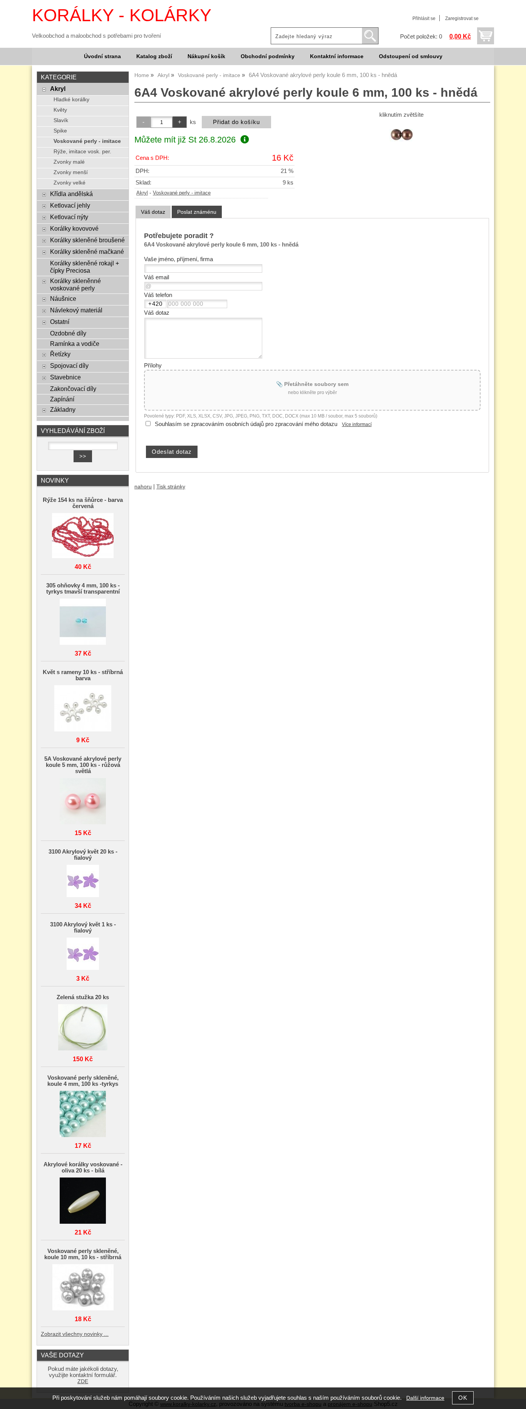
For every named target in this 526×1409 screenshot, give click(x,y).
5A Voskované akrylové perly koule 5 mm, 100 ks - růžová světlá (82, 765)
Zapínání (62, 399)
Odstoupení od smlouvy (410, 56)
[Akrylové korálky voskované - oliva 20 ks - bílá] (83, 1201)
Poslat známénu (196, 212)
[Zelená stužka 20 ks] (83, 1028)
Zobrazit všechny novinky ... (75, 1334)
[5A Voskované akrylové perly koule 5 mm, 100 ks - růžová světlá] (83, 801)
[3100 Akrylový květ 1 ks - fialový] (83, 954)
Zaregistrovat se (462, 18)
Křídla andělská (71, 193)
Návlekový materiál (76, 310)
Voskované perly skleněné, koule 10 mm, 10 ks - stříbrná (82, 1254)
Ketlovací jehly (70, 205)
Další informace (425, 1398)
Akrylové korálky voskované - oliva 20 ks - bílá (83, 1167)
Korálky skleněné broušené (87, 240)
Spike (60, 131)
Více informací (357, 424)
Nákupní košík (206, 56)
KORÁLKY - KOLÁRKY (121, 15)
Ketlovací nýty (69, 216)
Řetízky (60, 354)
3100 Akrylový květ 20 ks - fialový (83, 855)
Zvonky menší (71, 172)
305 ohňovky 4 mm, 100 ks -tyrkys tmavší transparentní (83, 588)
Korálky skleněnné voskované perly (75, 284)
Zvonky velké (69, 183)
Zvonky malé (69, 162)
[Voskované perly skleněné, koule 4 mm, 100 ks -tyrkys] (83, 1114)
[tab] (153, 212)
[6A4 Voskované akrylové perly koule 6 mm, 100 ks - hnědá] (401, 134)
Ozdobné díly (68, 333)
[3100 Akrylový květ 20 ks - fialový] (83, 881)
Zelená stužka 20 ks (83, 997)
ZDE (82, 1381)
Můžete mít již (185, 139)
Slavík (61, 120)
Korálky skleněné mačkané (87, 251)
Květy (60, 110)
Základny (62, 409)
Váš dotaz (153, 212)
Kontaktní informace (337, 56)
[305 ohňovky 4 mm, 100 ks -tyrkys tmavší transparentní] (83, 622)
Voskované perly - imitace (182, 193)
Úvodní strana (102, 56)
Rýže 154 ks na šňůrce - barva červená (83, 503)
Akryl (142, 193)
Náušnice (63, 298)
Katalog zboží (154, 56)
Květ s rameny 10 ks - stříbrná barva (83, 675)
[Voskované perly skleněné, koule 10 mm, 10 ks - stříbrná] (83, 1288)
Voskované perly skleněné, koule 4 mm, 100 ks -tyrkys (83, 1081)
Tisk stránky (170, 487)
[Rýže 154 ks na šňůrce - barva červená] (83, 536)
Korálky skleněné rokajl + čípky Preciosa (84, 267)
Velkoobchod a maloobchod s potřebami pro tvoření (96, 36)
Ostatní (59, 321)
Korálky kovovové (74, 228)
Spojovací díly (69, 365)
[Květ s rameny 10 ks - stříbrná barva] (83, 709)
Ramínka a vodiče (74, 343)
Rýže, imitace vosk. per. (82, 151)
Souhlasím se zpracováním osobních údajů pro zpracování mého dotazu (246, 424)
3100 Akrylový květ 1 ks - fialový (83, 927)
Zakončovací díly (73, 388)
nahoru (143, 487)
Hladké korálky (71, 99)
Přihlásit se (424, 18)
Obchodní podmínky (268, 56)
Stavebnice (65, 377)
